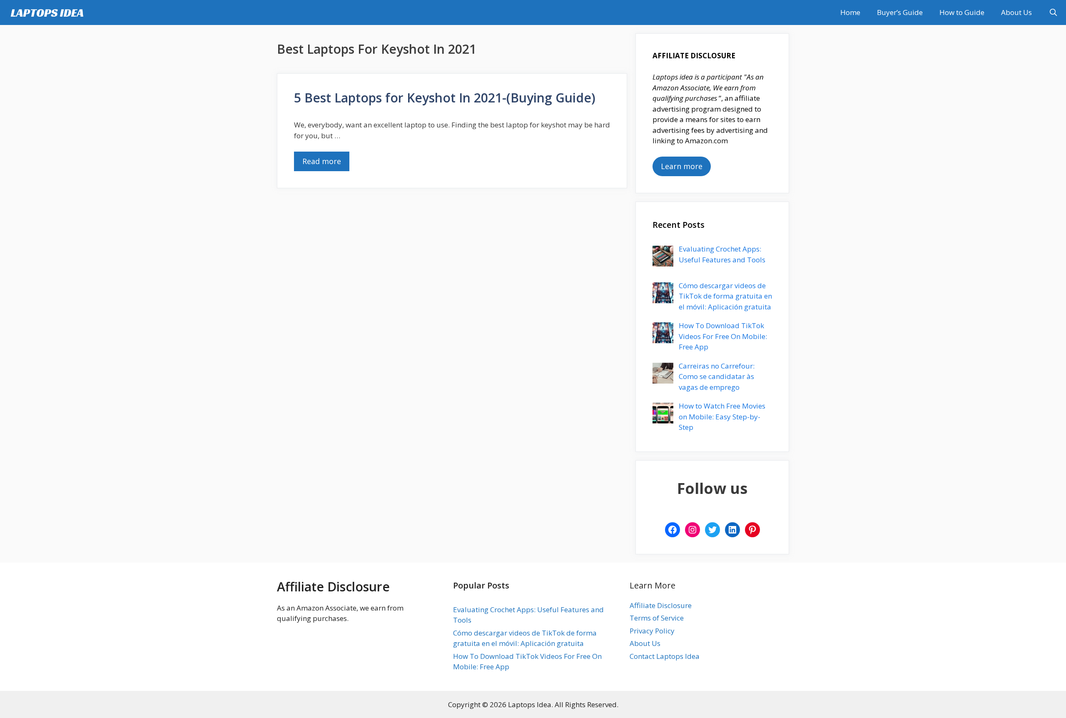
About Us (1016, 12)
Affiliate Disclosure (661, 605)
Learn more (681, 166)
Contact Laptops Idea (665, 656)
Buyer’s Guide (900, 12)
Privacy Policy (652, 631)
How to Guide (961, 12)
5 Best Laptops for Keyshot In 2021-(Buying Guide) (444, 97)
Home (850, 12)
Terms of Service (657, 618)
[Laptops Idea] (48, 12)
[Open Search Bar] (1053, 12)
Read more (321, 161)
